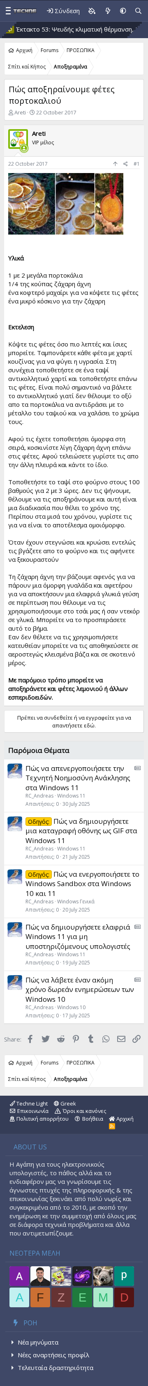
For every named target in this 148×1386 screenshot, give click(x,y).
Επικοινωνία (33, 1111)
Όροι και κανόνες (84, 1111)
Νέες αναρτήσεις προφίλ (53, 1355)
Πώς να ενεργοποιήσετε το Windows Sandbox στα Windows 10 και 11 (82, 883)
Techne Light (31, 1103)
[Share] (125, 164)
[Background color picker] (91, 10)
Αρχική (124, 1118)
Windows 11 (71, 795)
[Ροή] (107, 10)
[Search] (138, 10)
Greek (67, 1103)
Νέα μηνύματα (38, 1342)
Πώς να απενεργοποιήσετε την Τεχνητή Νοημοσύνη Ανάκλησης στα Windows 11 (77, 778)
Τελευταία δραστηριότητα (55, 1367)
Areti (20, 112)
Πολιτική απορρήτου (42, 1118)
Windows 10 (71, 1007)
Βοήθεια (92, 1118)
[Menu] (6, 11)
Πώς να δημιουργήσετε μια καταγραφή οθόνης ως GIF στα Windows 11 (81, 831)
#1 (137, 163)
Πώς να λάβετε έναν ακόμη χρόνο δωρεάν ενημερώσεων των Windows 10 (79, 989)
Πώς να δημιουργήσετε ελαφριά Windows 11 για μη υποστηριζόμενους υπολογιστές (77, 936)
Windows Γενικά (76, 901)
